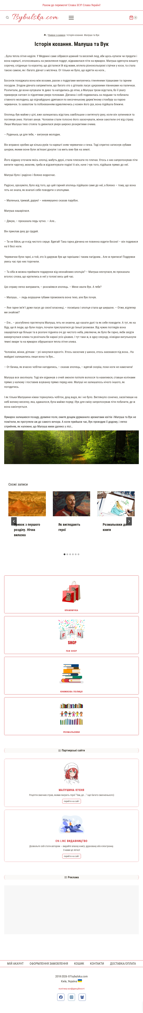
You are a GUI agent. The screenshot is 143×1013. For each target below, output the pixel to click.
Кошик (79, 963)
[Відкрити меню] (71, 17)
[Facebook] (60, 997)
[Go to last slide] (14, 521)
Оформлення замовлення (49, 963)
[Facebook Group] (82, 997)
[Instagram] (71, 997)
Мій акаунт (15, 963)
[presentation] (27, 503)
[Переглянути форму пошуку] (7, 17)
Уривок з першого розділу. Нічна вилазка (27, 529)
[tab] (64, 554)
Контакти (97, 963)
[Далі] (129, 521)
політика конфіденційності (72, 988)
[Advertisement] (71, 909)
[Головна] (45, 35)
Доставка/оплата (123, 963)
